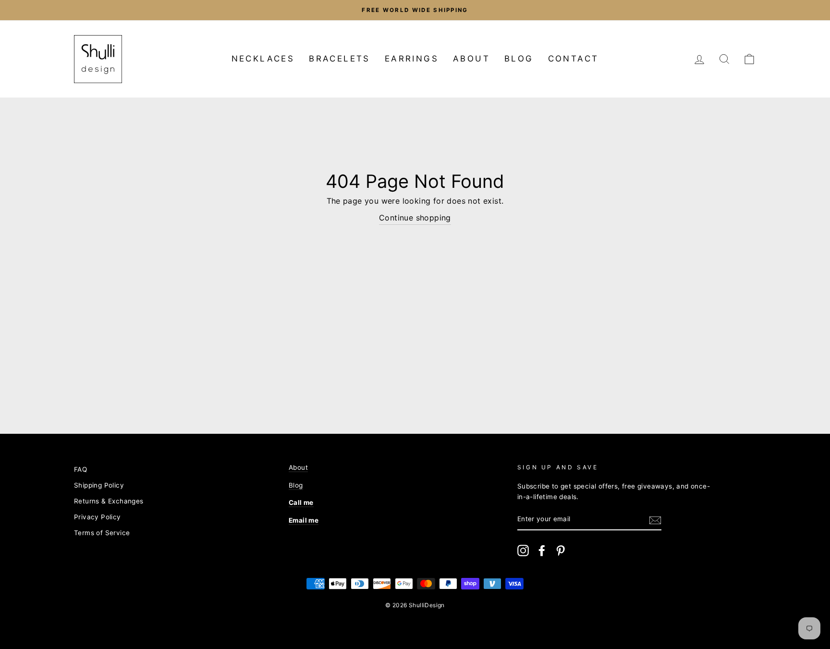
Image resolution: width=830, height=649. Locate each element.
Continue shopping (415, 217)
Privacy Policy (97, 517)
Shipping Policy (99, 485)
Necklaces (263, 58)
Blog (519, 58)
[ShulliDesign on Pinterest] (560, 550)
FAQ (80, 469)
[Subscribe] (655, 520)
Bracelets (339, 58)
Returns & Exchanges (109, 501)
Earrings (412, 58)
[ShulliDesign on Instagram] (523, 550)
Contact (573, 58)
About (471, 58)
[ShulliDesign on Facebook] (542, 550)
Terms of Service (102, 533)
